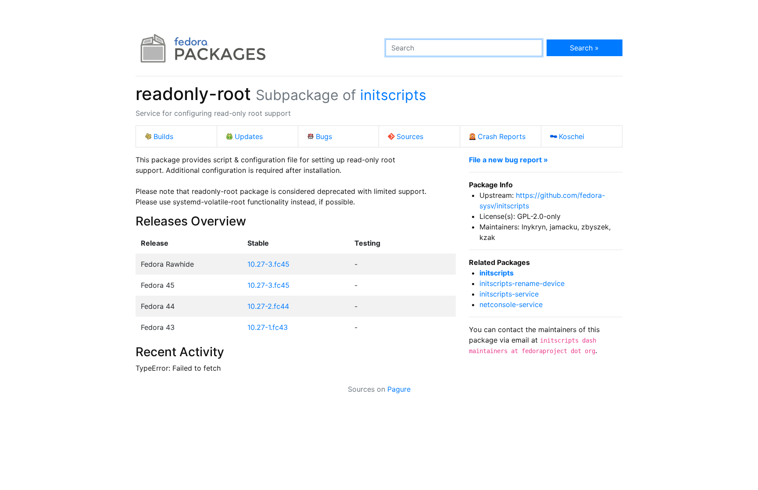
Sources (410, 136)
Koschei (571, 136)
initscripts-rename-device (522, 283)
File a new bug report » (508, 159)
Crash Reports (502, 136)
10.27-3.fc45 (268, 264)
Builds (163, 136)
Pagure (399, 389)
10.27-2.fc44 (268, 306)
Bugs (324, 136)
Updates (249, 136)
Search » (584, 47)
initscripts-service (509, 294)
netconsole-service (511, 304)
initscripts (393, 95)
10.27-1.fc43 (267, 327)
